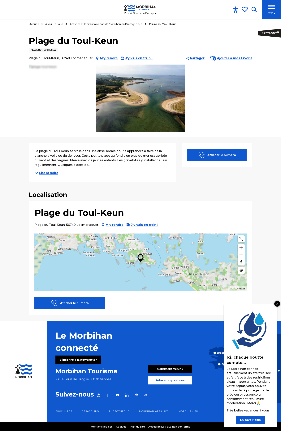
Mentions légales (102, 426)
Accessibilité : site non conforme (169, 426)
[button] (254, 9)
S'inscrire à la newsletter (78, 359)
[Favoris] (245, 9)
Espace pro (90, 411)
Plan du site (138, 426)
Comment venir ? (170, 369)
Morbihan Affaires (154, 411)
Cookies (121, 426)
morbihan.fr (188, 411)
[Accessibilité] (235, 9)
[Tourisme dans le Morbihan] (140, 9)
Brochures (63, 411)
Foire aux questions (170, 380)
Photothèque (119, 411)
